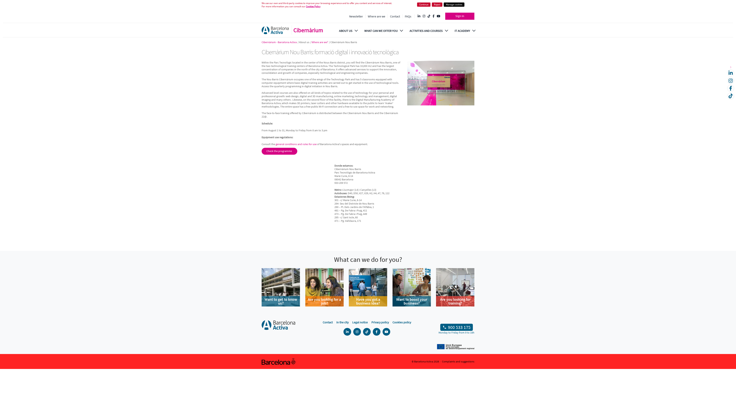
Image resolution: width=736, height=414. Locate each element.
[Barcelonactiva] (275, 30)
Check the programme (279, 151)
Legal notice (360, 322)
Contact (395, 16)
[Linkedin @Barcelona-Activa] (419, 16)
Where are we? (320, 42)
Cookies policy (402, 322)
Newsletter (356, 16)
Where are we (376, 16)
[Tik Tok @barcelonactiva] (429, 16)
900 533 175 (459, 327)
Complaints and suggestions (458, 361)
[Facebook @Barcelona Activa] (434, 16)
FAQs (408, 16)
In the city (342, 322)
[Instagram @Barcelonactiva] (424, 16)
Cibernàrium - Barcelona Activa (279, 42)
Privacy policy (380, 322)
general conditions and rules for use (296, 144)
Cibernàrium (308, 30)
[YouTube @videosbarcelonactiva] (438, 16)
